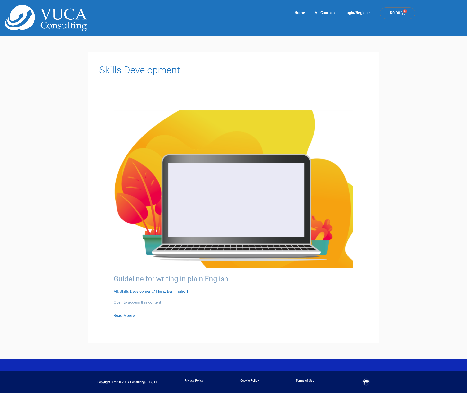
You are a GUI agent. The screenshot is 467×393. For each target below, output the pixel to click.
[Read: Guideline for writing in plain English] (234, 189)
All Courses (325, 12)
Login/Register (357, 12)
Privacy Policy (193, 380)
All (116, 291)
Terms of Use (305, 380)
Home (300, 12)
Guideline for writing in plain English (171, 278)
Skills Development (136, 291)
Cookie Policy (249, 380)
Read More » (124, 315)
